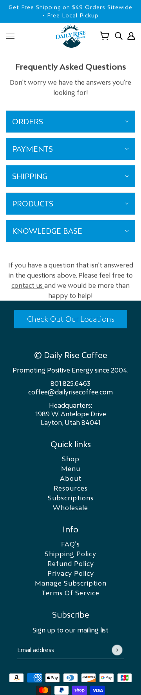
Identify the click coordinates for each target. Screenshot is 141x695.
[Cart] (104, 35)
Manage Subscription (71, 583)
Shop (71, 459)
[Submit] (117, 650)
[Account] (131, 36)
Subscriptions (71, 498)
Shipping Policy (70, 554)
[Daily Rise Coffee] (70, 36)
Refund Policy (70, 564)
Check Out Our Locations (70, 319)
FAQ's (70, 544)
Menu (70, 469)
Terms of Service (70, 593)
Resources (71, 488)
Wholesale (70, 508)
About (70, 478)
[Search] (118, 35)
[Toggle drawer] (10, 36)
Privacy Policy (70, 573)
